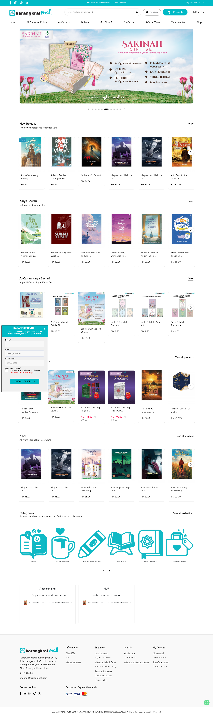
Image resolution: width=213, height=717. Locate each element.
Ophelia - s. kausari (91, 175)
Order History (159, 658)
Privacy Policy (101, 680)
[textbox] (100, 12)
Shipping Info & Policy (195, 3)
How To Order (101, 653)
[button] (88, 109)
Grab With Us (130, 658)
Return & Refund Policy (105, 667)
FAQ (68, 658)
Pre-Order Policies (103, 676)
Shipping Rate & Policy (105, 662)
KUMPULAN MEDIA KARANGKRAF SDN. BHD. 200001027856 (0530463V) (96, 712)
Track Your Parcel (161, 662)
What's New (129, 653)
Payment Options (103, 658)
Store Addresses (73, 662)
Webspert (157, 712)
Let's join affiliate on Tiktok (136, 662)
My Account (158, 653)
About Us (70, 653)
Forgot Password (160, 667)
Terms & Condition (103, 671)
